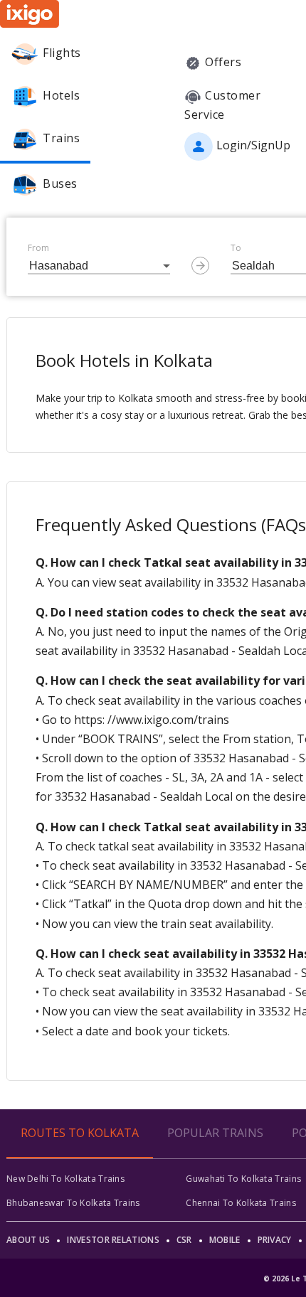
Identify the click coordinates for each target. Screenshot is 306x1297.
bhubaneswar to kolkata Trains (73, 1203)
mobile (225, 1240)
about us (28, 1240)
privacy (275, 1240)
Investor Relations (113, 1240)
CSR (184, 1240)
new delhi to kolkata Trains (65, 1179)
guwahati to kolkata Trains (243, 1179)
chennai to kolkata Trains (241, 1203)
